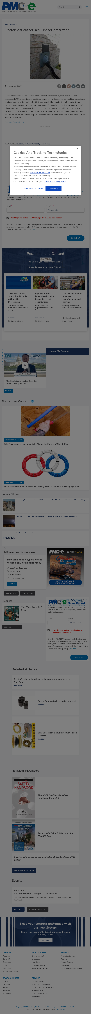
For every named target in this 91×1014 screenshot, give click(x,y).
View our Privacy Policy (55, 181)
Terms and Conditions (40, 172)
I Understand (53, 188)
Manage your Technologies (33, 188)
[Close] (77, 148)
